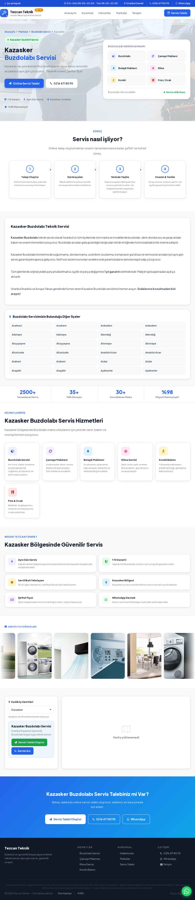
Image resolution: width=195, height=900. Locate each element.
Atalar (104, 361)
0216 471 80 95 (160, 3)
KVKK (81, 893)
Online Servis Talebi (26, 83)
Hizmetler (104, 12)
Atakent (16, 361)
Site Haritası (65, 893)
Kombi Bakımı (87, 869)
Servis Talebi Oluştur (31, 742)
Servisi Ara (24, 750)
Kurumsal (87, 12)
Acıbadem (106, 325)
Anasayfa (70, 12)
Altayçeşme (18, 343)
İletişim (136, 12)
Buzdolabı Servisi (41, 31)
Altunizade (18, 352)
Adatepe (17, 334)
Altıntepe (106, 343)
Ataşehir (16, 370)
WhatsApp (184, 3)
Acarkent (17, 325)
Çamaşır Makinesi (90, 858)
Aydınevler (107, 370)
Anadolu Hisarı (109, 352)
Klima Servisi (87, 864)
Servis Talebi (179, 12)
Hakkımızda (127, 853)
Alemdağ (106, 334)
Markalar (121, 12)
